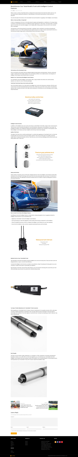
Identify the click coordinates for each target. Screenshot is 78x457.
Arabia (12, 451)
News (21, 10)
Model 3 (26, 441)
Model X (26, 444)
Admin (14, 10)
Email (28, 427)
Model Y (26, 442)
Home (12, 441)
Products (12, 442)
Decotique (12, 452)
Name (12, 427)
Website (44, 427)
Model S (26, 443)
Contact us (12, 444)
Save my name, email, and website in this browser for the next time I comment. (24, 430)
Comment (12, 416)
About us (12, 443)
